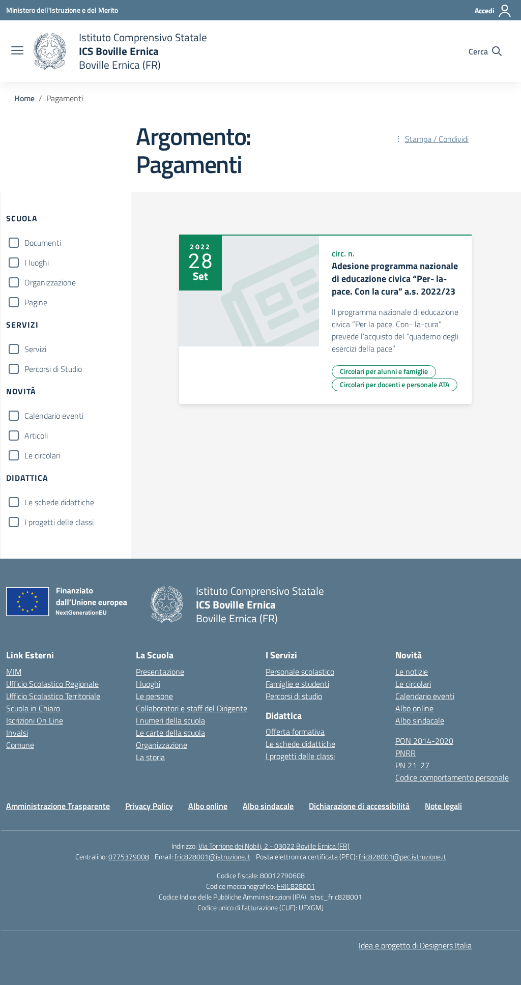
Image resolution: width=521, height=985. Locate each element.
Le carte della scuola (170, 733)
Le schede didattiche (59, 502)
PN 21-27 (412, 765)
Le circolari (42, 455)
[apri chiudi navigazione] (17, 51)
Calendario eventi (53, 416)
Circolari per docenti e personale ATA (394, 384)
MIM (13, 671)
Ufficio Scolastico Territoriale (53, 696)
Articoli (36, 435)
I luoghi (36, 262)
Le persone (154, 696)
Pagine (35, 302)
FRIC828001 (296, 886)
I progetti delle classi (59, 522)
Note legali (443, 806)
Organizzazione (50, 282)
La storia (150, 757)
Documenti (42, 243)
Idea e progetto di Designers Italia (415, 945)
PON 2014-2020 (424, 741)
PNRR (405, 753)
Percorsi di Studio (53, 369)
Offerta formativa (295, 732)
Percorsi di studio (294, 696)
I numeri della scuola (170, 720)
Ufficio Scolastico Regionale (52, 684)
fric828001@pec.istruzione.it (402, 856)
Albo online (414, 708)
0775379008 (128, 856)
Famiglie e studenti (297, 684)
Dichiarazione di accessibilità (359, 806)
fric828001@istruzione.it (212, 856)
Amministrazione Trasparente (58, 806)
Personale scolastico (300, 671)
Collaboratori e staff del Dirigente (191, 708)
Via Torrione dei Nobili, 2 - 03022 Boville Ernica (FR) (274, 846)
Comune (20, 745)
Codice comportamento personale (452, 777)
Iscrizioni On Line (34, 720)
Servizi (35, 349)
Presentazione (160, 671)
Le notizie (411, 671)
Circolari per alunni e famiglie (384, 371)
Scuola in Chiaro (33, 708)
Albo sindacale (419, 720)
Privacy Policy (149, 806)
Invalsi (17, 733)
